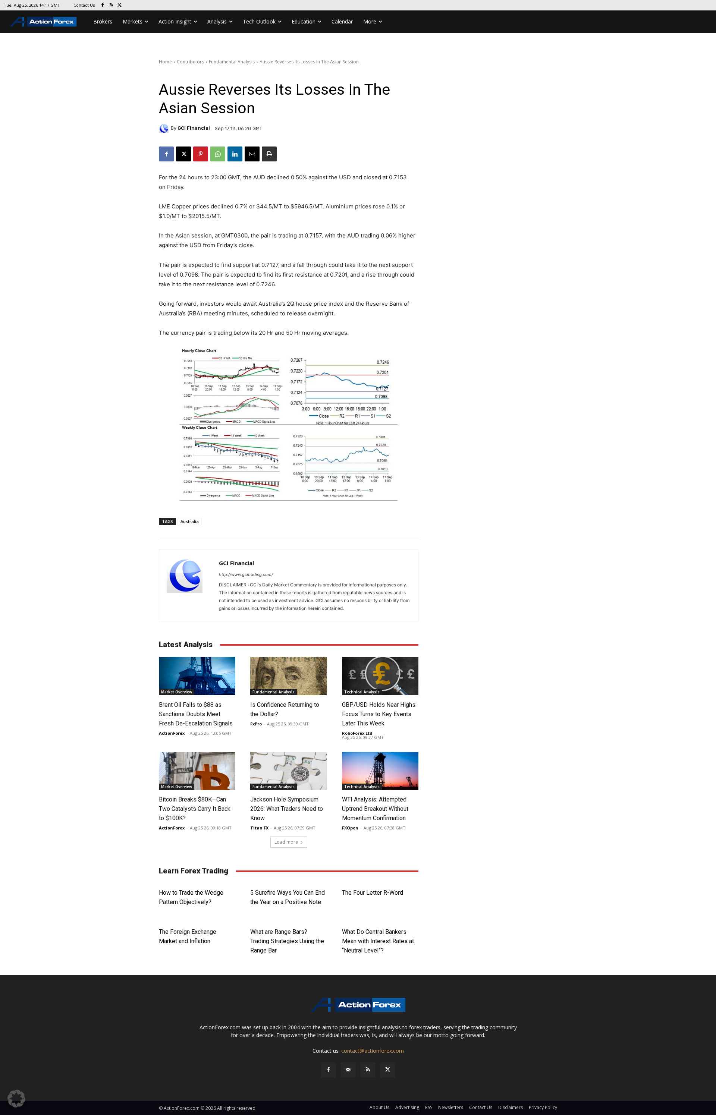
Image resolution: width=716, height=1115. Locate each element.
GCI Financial (194, 128)
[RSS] (111, 5)
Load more (286, 842)
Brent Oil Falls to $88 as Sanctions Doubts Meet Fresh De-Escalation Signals (196, 714)
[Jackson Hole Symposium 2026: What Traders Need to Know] (288, 771)
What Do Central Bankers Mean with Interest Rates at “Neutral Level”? (378, 941)
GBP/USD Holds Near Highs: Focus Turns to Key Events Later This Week (379, 714)
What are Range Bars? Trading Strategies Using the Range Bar (287, 941)
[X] (120, 5)
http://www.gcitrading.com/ (246, 574)
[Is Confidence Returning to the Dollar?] (288, 676)
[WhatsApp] (217, 154)
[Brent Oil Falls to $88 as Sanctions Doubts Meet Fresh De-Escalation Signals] (197, 676)
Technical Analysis (362, 691)
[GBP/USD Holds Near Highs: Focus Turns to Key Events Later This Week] (380, 676)
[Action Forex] (43, 21)
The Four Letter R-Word (372, 892)
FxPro (256, 724)
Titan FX (259, 828)
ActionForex (172, 733)
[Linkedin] (234, 154)
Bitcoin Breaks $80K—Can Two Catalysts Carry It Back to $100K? (194, 809)
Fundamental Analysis (232, 62)
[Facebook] (102, 5)
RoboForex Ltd (357, 733)
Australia (189, 521)
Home (165, 62)
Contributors (190, 62)
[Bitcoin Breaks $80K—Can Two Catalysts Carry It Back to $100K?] (197, 771)
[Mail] (348, 1069)
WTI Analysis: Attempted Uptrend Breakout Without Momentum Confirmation (375, 809)
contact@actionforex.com (372, 1050)
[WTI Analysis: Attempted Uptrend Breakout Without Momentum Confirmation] (380, 771)
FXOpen (350, 828)
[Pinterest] (200, 154)
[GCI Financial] (165, 128)
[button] (16, 1098)
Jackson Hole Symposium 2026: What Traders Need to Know (286, 809)
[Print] (269, 154)
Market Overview (176, 691)
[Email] (252, 154)
